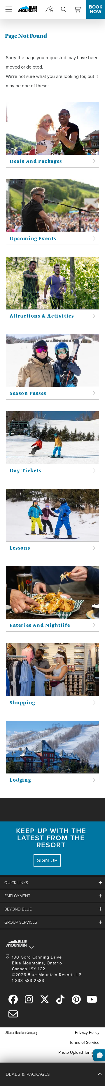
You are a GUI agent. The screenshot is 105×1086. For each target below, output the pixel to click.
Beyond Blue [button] (18, 909)
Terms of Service (84, 1042)
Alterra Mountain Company (22, 1032)
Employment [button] (17, 896)
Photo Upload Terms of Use (78, 1054)
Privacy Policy (87, 1032)
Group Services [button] (20, 922)
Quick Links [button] (16, 882)
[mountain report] (49, 9)
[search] (63, 9)
